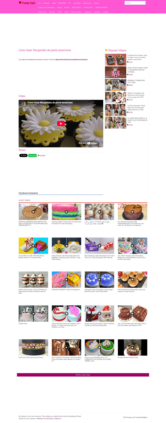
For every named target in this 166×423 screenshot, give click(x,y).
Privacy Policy (48, 418)
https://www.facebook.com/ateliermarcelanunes (72, 59)
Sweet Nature (88, 7)
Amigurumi (87, 12)
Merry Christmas (76, 12)
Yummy (59, 7)
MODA (60, 12)
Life (39, 3)
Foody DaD (28, 3)
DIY (70, 3)
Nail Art (66, 7)
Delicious (52, 12)
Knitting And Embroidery (46, 7)
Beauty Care (87, 3)
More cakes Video (83, 375)
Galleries (97, 12)
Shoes (66, 12)
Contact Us (57, 418)
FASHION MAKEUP (101, 7)
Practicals (46, 3)
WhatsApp (32, 155)
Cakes (54, 3)
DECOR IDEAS (76, 7)
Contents (105, 12)
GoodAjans (143, 417)
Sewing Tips (42, 12)
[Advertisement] (83, 31)
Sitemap (39, 418)
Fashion (96, 3)
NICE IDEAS (62, 3)
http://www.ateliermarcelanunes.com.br (35, 59)
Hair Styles (77, 3)
